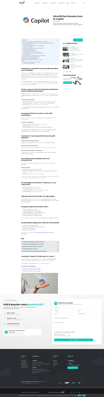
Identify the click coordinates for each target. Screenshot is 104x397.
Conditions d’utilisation (33, 383)
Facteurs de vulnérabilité (28, 46)
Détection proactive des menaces (30, 50)
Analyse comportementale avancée (30, 49)
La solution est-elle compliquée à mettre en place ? (33, 244)
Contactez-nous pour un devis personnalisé (32, 271)
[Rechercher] (78, 40)
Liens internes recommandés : (29, 63)
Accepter (79, 395)
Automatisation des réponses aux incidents (31, 51)
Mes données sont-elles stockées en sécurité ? (32, 246)
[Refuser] (102, 395)
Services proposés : (27, 54)
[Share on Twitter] (67, 71)
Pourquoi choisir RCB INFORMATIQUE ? (30, 58)
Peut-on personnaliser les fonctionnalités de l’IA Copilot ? (34, 251)
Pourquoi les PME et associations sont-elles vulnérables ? (33, 45)
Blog (67, 2)
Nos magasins (61, 2)
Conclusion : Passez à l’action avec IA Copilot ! (31, 62)
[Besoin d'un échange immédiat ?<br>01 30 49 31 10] (6, 332)
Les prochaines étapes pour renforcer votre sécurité (32, 59)
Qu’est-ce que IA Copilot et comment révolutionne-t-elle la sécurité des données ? (38, 43)
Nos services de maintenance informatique (31, 268)
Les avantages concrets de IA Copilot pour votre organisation (34, 55)
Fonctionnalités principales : (28, 44)
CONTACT (73, 2)
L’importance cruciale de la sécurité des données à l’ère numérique (34, 41)
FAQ (23, 60)
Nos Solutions (44, 2)
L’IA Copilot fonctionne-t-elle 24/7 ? (30, 248)
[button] (84, 3)
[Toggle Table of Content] (57, 40)
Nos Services (36, 2)
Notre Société (53, 2)
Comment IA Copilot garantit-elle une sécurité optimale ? (33, 48)
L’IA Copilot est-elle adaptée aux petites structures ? (33, 241)
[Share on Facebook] (64, 71)
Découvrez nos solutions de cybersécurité (31, 269)
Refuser (84, 395)
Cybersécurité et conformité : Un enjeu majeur (31, 56)
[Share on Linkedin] (70, 71)
